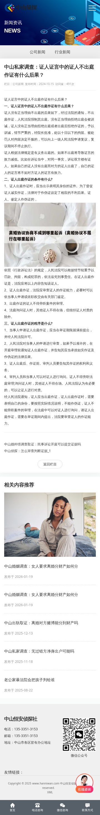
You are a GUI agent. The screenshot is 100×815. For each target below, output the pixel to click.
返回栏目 (50, 464)
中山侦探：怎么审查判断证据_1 (27, 450)
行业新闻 (62, 51)
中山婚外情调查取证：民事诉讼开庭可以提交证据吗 (42, 444)
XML (50, 792)
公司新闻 (37, 51)
